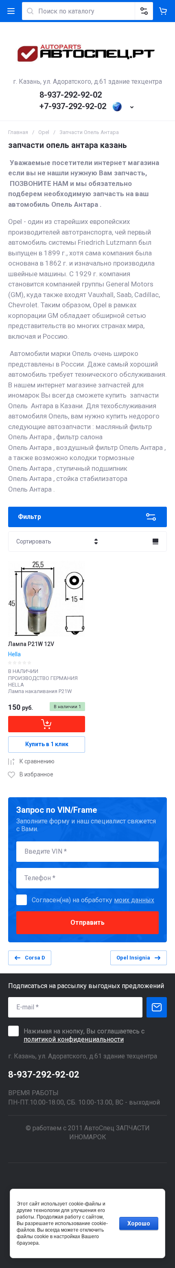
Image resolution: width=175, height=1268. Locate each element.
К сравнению (37, 761)
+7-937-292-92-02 (72, 106)
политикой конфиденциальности (74, 1039)
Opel (43, 132)
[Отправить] (157, 1007)
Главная (18, 132)
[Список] (155, 541)
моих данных (134, 900)
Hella (14, 654)
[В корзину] (46, 724)
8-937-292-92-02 (70, 95)
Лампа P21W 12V (31, 644)
